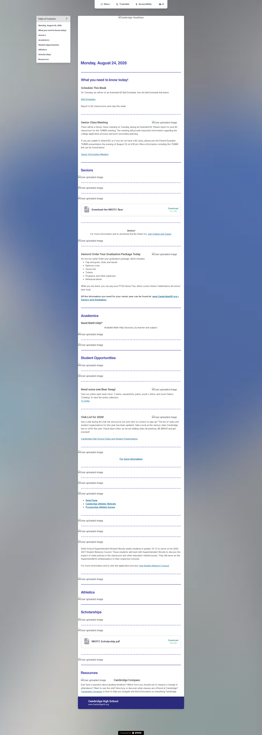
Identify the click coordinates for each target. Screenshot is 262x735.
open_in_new (174, 242)
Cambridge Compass (91, 691)
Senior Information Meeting (94, 154)
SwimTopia (91, 500)
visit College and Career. (160, 234)
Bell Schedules (88, 99)
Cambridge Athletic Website (101, 504)
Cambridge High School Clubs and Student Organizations (109, 438)
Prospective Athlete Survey (100, 507)
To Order (85, 401)
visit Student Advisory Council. (154, 565)
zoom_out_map (177, 124)
